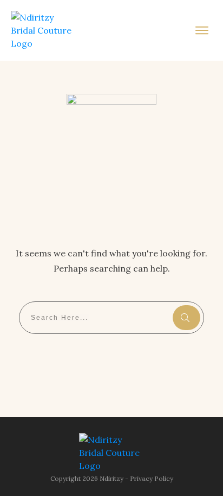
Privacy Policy (151, 478)
